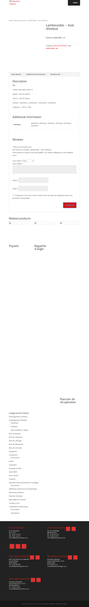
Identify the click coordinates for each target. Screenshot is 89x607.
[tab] (16, 74)
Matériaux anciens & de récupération (23, 489)
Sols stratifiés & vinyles (19, 430)
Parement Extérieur (16, 492)
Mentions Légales (61, 604)
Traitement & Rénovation (18, 507)
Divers (11, 461)
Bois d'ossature (15, 434)
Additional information (35, 74)
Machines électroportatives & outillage (23, 483)
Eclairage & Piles (15, 468)
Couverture (13, 455)
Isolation (12, 479)
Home (11, 20)
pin (57, 48)
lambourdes (50, 48)
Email (15, 189)
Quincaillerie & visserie (17, 499)
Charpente (13, 451)
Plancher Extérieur (16, 496)
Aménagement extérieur (18, 417)
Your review (18, 164)
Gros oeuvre (13, 475)
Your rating (17, 161)
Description (16, 74)
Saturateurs (15, 513)
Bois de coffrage (15, 441)
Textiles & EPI (14, 503)
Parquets (14, 426)
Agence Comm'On (49, 604)
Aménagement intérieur (18, 420)
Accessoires (15, 458)
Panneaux (14, 423)
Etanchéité (13, 472)
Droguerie (13, 465)
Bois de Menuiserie (16, 444)
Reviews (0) (55, 74)
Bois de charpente (16, 437)
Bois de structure (20, 20)
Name (16, 180)
